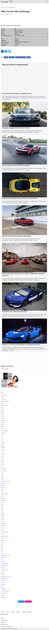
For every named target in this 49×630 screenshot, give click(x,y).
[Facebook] (2, 51)
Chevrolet (3, 422)
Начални (3, 580)
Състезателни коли (7, 14)
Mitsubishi (3, 498)
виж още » (8, 99)
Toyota (2, 553)
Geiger (2, 445)
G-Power (3, 443)
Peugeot (2, 515)
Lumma (2, 479)
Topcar (2, 551)
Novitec (2, 508)
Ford (2, 441)
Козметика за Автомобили (6, 626)
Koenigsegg (3, 468)
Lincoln (2, 475)
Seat (2, 534)
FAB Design (3, 432)
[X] (5, 51)
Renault (2, 521)
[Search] (47, 1)
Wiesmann (3, 567)
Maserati (3, 485)
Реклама (13, 611)
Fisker (2, 439)
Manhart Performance (5, 481)
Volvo (2, 559)
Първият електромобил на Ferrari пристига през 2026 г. (20, 198)
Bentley (2, 409)
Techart (2, 546)
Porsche (2, 519)
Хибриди (3, 597)
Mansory (3, 483)
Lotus (2, 477)
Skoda (2, 538)
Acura (2, 397)
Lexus (2, 472)
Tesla (2, 548)
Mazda (2, 489)
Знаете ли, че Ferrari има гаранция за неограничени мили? (21, 344)
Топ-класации (4, 593)
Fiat (2, 437)
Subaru (2, 542)
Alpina (2, 403)
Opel (2, 510)
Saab (2, 527)
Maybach (3, 487)
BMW (2, 411)
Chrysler (2, 424)
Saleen (2, 529)
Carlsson (3, 420)
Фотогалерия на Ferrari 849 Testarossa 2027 (16, 165)
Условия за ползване (26, 611)
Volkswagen (3, 557)
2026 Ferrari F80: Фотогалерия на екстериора (16, 236)
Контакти (18, 611)
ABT (2, 392)
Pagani (2, 513)
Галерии (3, 574)
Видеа (2, 572)
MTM (2, 502)
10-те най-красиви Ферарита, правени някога (16, 93)
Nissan (2, 504)
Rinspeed (3, 523)
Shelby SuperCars (5, 536)
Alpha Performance (5, 401)
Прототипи (3, 584)
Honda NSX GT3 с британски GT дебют (14, 311)
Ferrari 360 (11, 57)
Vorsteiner (3, 561)
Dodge (2, 428)
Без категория (4, 569)
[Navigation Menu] (11, 2)
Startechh (3, 540)
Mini (2, 496)
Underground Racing (5, 555)
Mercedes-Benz (4, 494)
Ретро (2, 586)
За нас (7, 611)
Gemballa (3, 447)
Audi (2, 407)
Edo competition (4, 430)
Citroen (2, 426)
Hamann (3, 451)
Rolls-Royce (3, 525)
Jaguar (2, 464)
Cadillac (2, 418)
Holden (2, 456)
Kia (1, 466)
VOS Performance (5, 563)
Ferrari (2, 14)
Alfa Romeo (3, 399)
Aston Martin (3, 405)
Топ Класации (4, 620)
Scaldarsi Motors (4, 531)
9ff (1, 390)
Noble (2, 506)
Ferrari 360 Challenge (20, 57)
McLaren (3, 491)
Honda (2, 458)
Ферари (28, 57)
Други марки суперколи (6, 576)
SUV (2, 544)
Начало (2, 7)
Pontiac (2, 517)
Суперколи (3, 588)
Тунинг (2, 595)
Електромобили (4, 578)
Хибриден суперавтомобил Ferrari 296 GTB (16, 128)
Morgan (2, 500)
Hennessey (3, 453)
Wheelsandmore (4, 565)
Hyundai (2, 460)
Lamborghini (3, 470)
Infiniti (2, 462)
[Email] (9, 51)
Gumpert (3, 449)
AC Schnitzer (4, 394)
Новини (2, 582)
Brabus (2, 413)
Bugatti (2, 416)
